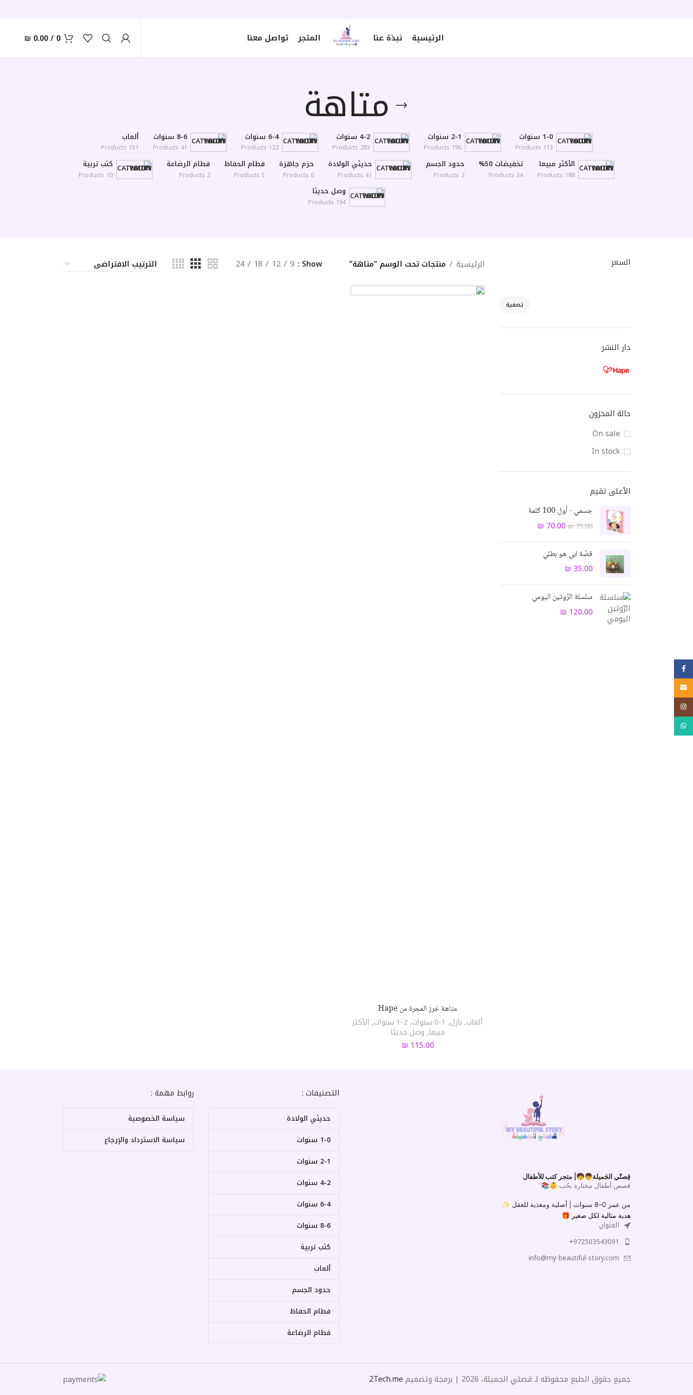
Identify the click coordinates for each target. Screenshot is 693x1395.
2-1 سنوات (391, 1022)
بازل (456, 1022)
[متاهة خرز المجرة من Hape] (418, 643)
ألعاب (474, 1022)
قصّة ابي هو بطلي (568, 554)
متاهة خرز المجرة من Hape (417, 1009)
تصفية (514, 304)
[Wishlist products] (87, 38)
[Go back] (401, 105)
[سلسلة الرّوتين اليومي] (615, 608)
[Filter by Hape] (599, 370)
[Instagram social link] (683, 707)
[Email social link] (683, 688)
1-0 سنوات (429, 1022)
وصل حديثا (407, 1032)
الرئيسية (470, 264)
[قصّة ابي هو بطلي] (615, 563)
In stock (606, 451)
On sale (606, 433)
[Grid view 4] (178, 264)
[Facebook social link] (683, 668)
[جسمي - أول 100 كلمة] (615, 520)
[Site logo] (346, 37)
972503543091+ (594, 1242)
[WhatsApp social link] (683, 726)
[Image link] (535, 1123)
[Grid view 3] (196, 264)
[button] (600, 1204)
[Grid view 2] (213, 264)
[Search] (106, 38)
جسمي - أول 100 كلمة (560, 511)
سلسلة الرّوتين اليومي (562, 597)
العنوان (609, 1225)
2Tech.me (386, 1379)
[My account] (125, 38)
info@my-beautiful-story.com (574, 1258)
